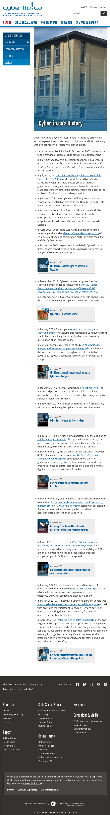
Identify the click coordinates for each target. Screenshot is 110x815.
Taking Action (9, 738)
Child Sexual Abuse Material (51, 710)
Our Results (10, 42)
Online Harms (49, 22)
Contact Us (20, 684)
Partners (9, 55)
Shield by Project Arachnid (51, 439)
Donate (93, 7)
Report (7, 22)
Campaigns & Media (87, 22)
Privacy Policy (35, 684)
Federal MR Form (11, 749)
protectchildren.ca (32, 783)
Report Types (9, 745)
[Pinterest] (105, 684)
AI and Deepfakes (46, 753)
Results (6, 710)
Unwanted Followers (81, 588)
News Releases (81, 725)
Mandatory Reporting (14, 48)
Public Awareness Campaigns (88, 721)
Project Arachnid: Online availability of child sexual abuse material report (67, 543)
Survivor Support (46, 722)
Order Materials (48, 789)
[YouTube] (98, 684)
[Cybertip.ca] (23, 10)
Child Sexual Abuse (26, 22)
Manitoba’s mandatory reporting (81, 233)
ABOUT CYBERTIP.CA (13, 35)
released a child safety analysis (75, 619)
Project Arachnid (89, 387)
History (8, 62)
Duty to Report (45, 725)
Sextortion (43, 749)
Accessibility (25, 689)
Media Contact (81, 732)
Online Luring (45, 742)
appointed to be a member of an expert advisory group (68, 604)
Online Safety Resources (50, 757)
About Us (84, 7)
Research (66, 22)
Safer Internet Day (82, 728)
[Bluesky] (84, 684)
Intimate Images (46, 745)
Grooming (43, 714)
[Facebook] (77, 684)
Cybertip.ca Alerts (46, 761)
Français (102, 7)
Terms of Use (9, 689)
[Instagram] (91, 684)
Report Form (9, 742)
